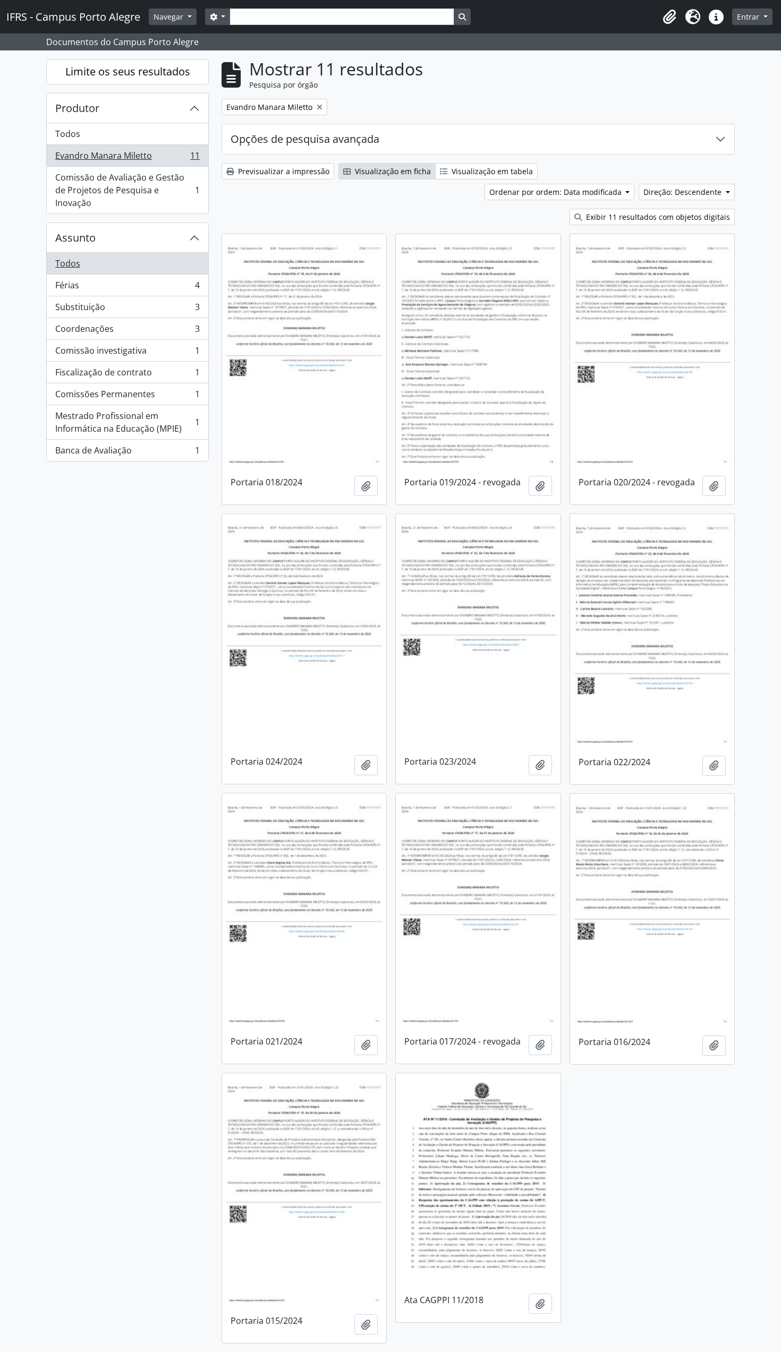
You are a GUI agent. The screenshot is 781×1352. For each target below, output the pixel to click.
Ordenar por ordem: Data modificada (556, 192)
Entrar (749, 17)
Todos (67, 134)
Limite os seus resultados (127, 71)
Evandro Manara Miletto (127, 158)
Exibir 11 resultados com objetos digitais (657, 217)
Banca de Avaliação (127, 452)
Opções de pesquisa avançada (305, 139)
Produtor (77, 108)
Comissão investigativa (127, 353)
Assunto (75, 237)
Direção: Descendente (683, 192)
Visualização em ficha (392, 171)
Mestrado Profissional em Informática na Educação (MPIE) (127, 422)
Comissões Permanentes (127, 396)
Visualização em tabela (491, 171)
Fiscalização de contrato (127, 374)
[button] (669, 17)
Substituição (127, 309)
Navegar (169, 17)
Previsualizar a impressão (282, 171)
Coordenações (127, 331)
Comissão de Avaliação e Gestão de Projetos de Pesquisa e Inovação (127, 190)
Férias (127, 287)
